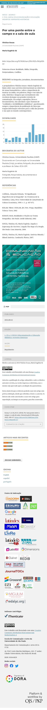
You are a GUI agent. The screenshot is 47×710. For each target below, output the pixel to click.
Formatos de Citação (15, 424)
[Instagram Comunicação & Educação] (6, 667)
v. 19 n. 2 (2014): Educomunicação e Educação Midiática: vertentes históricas (21, 18)
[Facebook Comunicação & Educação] (11, 667)
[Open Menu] (2, 6)
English (6, 475)
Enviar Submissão (13, 460)
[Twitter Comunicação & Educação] (16, 667)
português (7, 482)
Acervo (12, 15)
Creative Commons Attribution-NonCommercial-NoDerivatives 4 (23, 632)
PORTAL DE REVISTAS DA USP (12, 3)
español (6, 478)
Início (4, 15)
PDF (7, 307)
